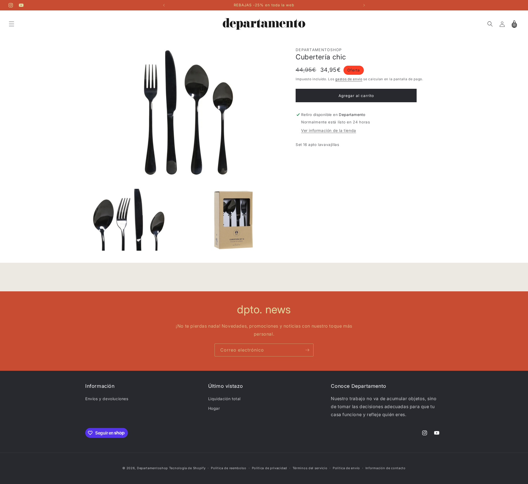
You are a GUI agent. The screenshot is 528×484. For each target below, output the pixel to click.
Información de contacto (385, 468)
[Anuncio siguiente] (364, 5)
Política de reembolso (228, 468)
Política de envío (346, 468)
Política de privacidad (269, 468)
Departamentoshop (152, 468)
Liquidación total (224, 398)
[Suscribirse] (307, 350)
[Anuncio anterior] (164, 5)
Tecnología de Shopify (187, 468)
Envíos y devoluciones (106, 398)
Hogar (214, 408)
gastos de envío (348, 79)
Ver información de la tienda (328, 130)
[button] (12, 24)
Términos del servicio (310, 468)
